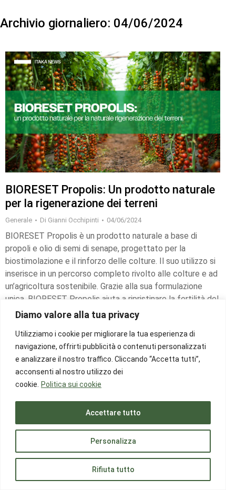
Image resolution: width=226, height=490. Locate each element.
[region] (113, 394)
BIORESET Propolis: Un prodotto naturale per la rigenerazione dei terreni (110, 196)
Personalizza (113, 441)
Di (69, 220)
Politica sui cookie (71, 384)
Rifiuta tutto (113, 469)
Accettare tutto (113, 413)
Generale (18, 220)
